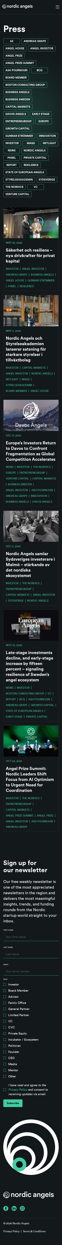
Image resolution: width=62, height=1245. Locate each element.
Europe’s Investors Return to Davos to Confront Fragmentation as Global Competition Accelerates (31, 451)
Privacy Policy (17, 1089)
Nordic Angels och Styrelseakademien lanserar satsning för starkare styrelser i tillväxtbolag (26, 349)
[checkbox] (31, 1031)
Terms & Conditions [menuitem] (34, 1231)
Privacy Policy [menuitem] (11, 1231)
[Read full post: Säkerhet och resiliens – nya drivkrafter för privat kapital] (31, 222)
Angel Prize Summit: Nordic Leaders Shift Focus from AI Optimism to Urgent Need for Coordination (30, 780)
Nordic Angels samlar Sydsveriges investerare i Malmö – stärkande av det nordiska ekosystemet (30, 565)
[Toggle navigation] (58, 7)
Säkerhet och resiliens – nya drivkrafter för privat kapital (30, 255)
